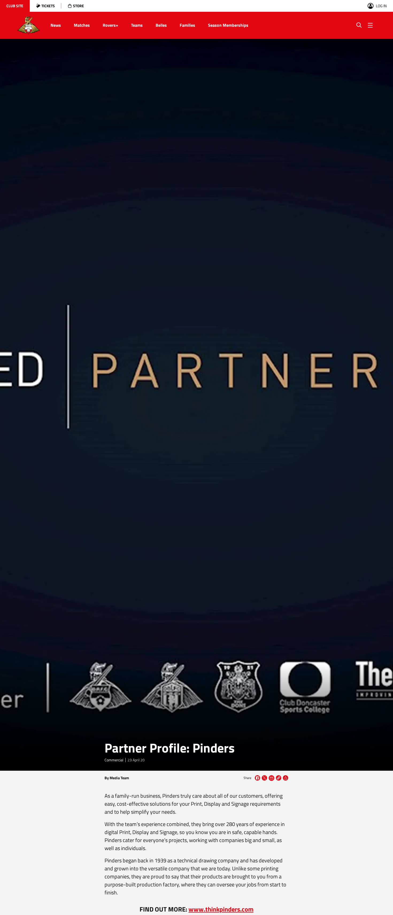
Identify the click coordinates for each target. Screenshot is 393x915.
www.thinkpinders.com (220, 909)
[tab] (15, 6)
